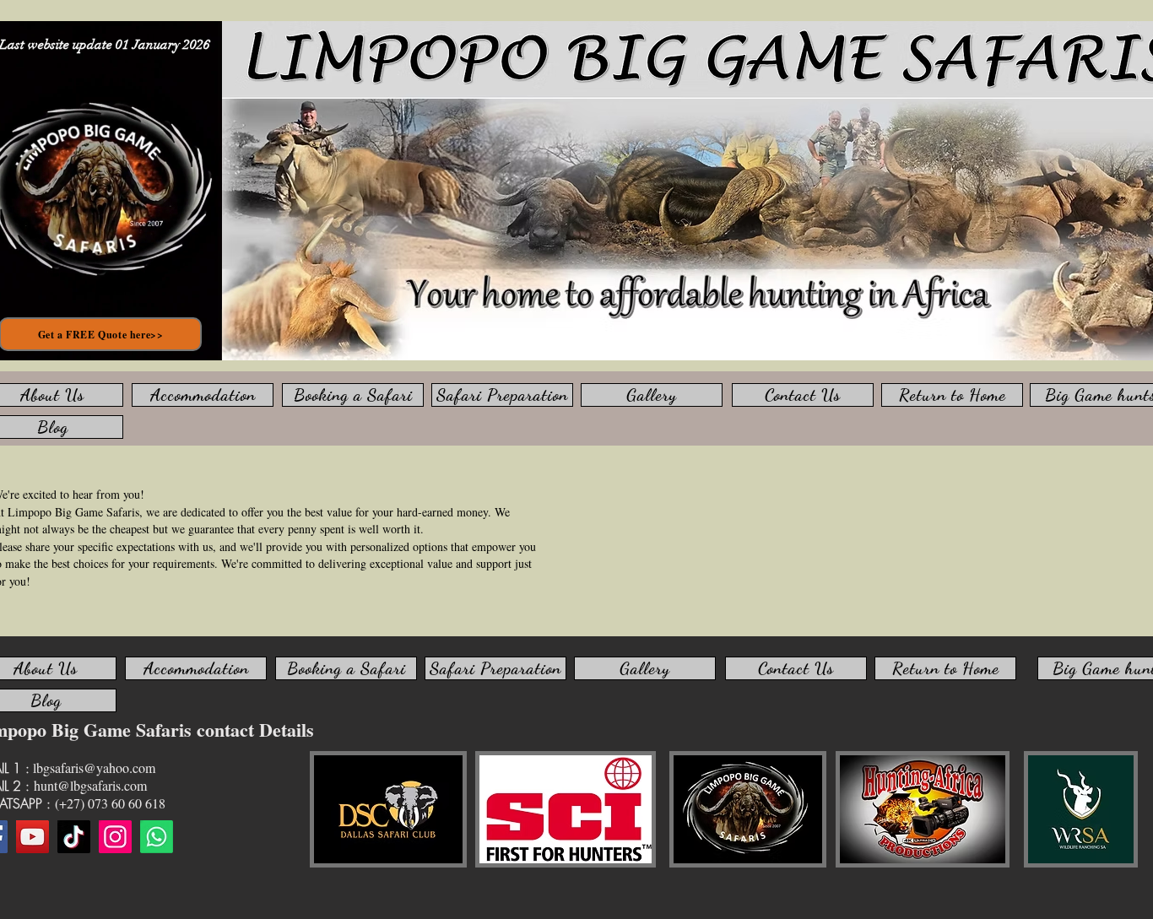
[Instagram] (115, 836)
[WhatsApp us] (156, 836)
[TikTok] (73, 836)
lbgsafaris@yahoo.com (94, 767)
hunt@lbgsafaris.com (90, 785)
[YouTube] (32, 836)
